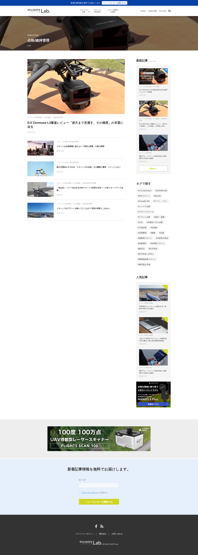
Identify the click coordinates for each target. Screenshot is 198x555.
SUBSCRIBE (152, 11)
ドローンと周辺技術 (97, 11)
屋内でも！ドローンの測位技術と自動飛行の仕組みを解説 (152, 372)
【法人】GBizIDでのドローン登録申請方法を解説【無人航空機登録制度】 (153, 339)
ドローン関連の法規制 (112, 11)
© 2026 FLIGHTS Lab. (111, 544)
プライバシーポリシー (90, 493)
